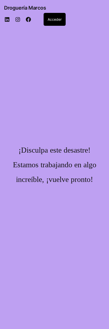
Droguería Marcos (25, 8)
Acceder (55, 19)
